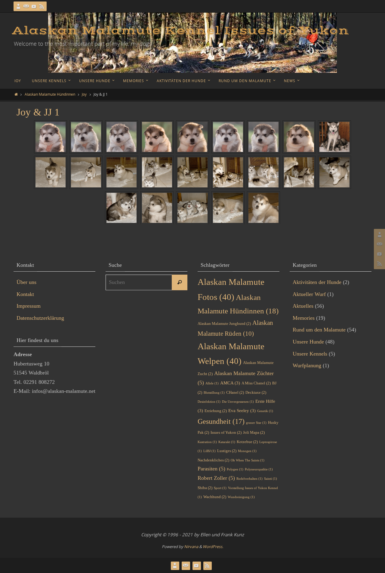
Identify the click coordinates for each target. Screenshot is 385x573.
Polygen (235, 469)
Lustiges (226, 450)
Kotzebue (247, 441)
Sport (220, 488)
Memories (304, 318)
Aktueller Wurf (309, 294)
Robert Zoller (216, 478)
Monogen (247, 451)
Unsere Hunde (308, 342)
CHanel (235, 392)
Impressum (29, 306)
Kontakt (25, 294)
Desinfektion (209, 401)
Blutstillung (214, 392)
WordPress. (213, 546)
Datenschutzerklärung (40, 318)
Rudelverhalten (249, 478)
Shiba (205, 487)
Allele (212, 383)
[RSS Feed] (42, 6)
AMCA (230, 382)
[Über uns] (18, 6)
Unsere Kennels (310, 354)
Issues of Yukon (226, 432)
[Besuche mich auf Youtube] (34, 6)
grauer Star (256, 422)
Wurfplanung (307, 365)
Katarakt (226, 442)
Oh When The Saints (247, 460)
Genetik (265, 411)
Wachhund (214, 496)
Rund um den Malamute (319, 330)
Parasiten (211, 469)
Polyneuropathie (259, 469)
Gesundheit (221, 421)
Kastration (207, 442)
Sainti (270, 478)
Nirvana (191, 546)
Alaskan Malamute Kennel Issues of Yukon (180, 30)
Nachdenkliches (213, 460)
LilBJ (209, 451)
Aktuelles (303, 306)
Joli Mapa (254, 432)
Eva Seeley (242, 410)
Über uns (26, 282)
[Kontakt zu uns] (26, 6)
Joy (84, 94)
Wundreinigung (241, 497)
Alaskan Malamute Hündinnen (50, 94)
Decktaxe (255, 392)
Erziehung (216, 410)
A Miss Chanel (256, 383)
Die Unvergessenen (238, 401)
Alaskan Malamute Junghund (224, 323)
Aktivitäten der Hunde (317, 282)
